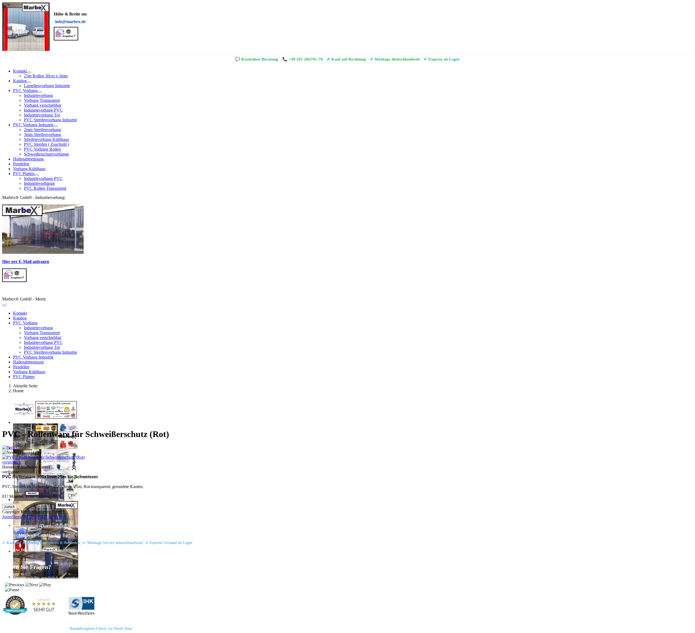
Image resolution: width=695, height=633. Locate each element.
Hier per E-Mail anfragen (25, 261)
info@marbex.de (70, 21)
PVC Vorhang (25, 90)
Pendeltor (21, 164)
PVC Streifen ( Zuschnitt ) (46, 144)
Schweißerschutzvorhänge (46, 154)
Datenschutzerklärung (59, 526)
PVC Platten (23, 173)
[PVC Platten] (36, 175)
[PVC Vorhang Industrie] (55, 126)
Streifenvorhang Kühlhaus (46, 139)
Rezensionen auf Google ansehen (200, 550)
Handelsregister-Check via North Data (101, 628)
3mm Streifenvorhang (42, 134)
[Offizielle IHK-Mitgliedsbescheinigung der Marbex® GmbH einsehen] (81, 606)
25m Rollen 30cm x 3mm (46, 76)
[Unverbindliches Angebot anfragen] (66, 39)
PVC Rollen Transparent (45, 188)
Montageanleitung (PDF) (68, 550)
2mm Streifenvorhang (42, 129)
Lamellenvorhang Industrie (47, 85)
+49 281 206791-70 (306, 59)
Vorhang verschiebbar (42, 105)
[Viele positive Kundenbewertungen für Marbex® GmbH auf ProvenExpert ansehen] (31, 606)
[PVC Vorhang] (39, 92)
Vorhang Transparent (42, 100)
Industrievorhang (38, 95)
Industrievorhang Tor (42, 115)
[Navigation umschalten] (4, 305)
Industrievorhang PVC (43, 110)
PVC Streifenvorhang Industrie (50, 120)
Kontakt (20, 71)
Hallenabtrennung (28, 159)
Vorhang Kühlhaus (29, 168)
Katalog (20, 80)
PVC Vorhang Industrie (33, 124)
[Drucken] (8, 447)
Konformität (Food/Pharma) (150, 550)
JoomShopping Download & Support (34, 516)
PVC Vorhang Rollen (42, 149)
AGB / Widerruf (95, 526)
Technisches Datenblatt (107, 550)
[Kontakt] (29, 72)
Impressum (28, 526)
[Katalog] (29, 82)
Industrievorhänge (39, 183)
